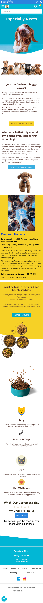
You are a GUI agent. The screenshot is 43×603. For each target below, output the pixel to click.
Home (24, 568)
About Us (30, 573)
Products (5, 568)
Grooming (13, 573)
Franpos (26, 591)
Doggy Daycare (35, 568)
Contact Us (15, 568)
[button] (4, 599)
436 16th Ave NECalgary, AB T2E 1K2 (21, 560)
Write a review (21, 516)
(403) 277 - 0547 (21, 555)
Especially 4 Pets (22, 551)
